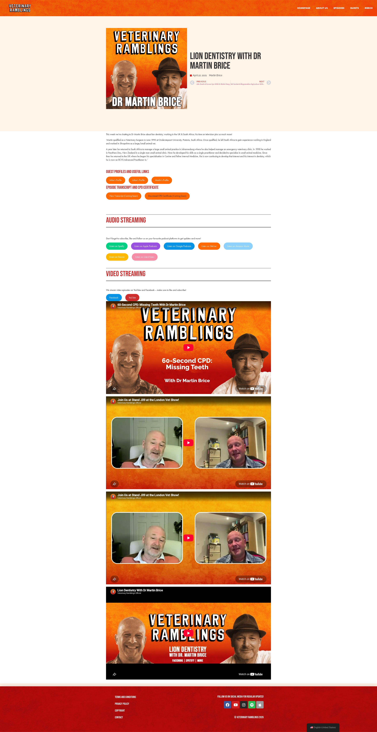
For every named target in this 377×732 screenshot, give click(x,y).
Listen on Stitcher (209, 246)
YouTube (132, 297)
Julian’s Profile (138, 180)
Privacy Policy (122, 704)
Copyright (120, 710)
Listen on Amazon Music (238, 246)
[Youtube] (235, 704)
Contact (119, 717)
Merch (369, 8)
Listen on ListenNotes (144, 256)
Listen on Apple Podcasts (145, 246)
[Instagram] (243, 704)
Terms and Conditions (125, 697)
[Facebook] (227, 704)
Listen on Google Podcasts (179, 246)
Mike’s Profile (115, 180)
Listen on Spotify (116, 246)
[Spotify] (252, 704)
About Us (322, 8)
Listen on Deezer (117, 256)
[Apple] (260, 704)
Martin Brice (215, 75)
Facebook (113, 297)
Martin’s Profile (162, 180)
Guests (354, 8)
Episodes (339, 8)
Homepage (303, 8)
